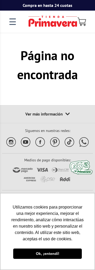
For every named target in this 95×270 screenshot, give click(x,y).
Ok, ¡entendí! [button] (47, 253)
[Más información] (47, 114)
